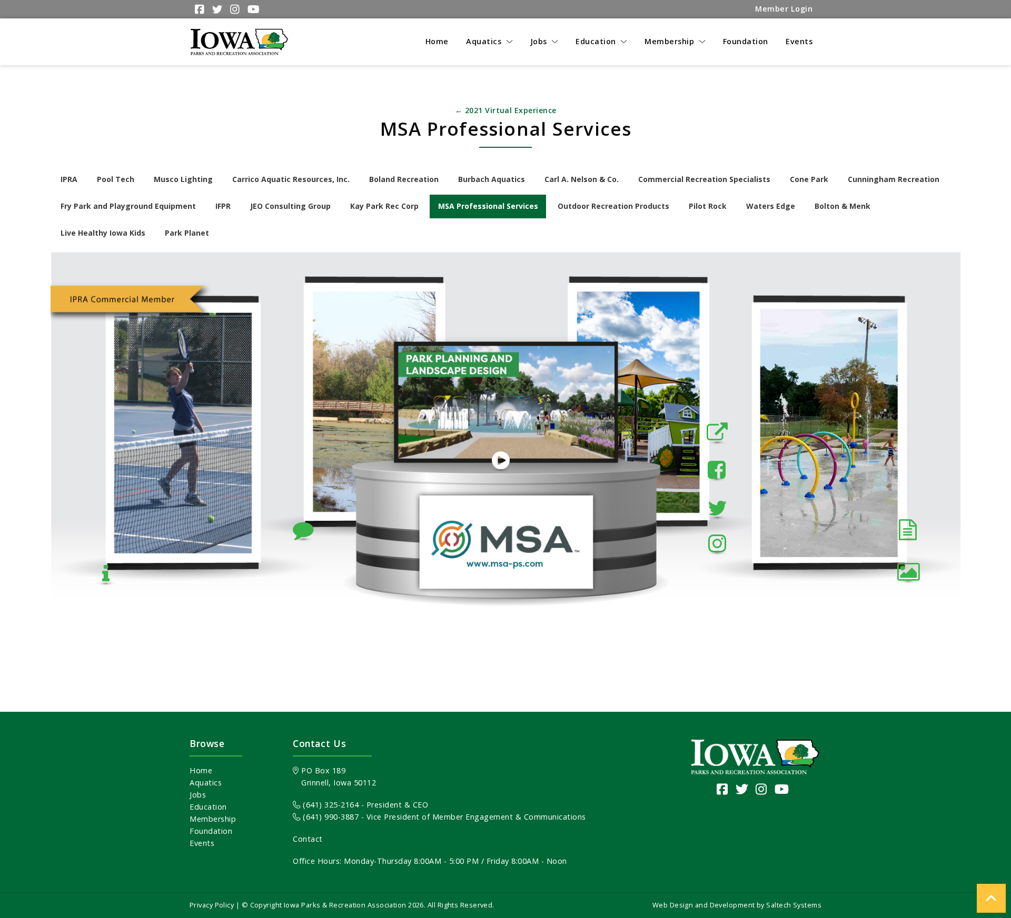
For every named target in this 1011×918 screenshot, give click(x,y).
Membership (213, 819)
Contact (308, 839)
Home (201, 770)
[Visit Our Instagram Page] (233, 9)
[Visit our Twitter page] (742, 789)
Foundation (211, 831)
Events (202, 843)
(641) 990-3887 (330, 817)
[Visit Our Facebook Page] (198, 9)
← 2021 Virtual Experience (506, 110)
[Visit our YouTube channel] (782, 789)
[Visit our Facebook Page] (722, 789)
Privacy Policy (212, 905)
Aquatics (206, 783)
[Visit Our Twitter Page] (216, 9)
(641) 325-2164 (330, 805)
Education (208, 807)
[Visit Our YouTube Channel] (252, 9)
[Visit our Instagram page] (761, 789)
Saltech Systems (793, 905)
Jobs (198, 795)
